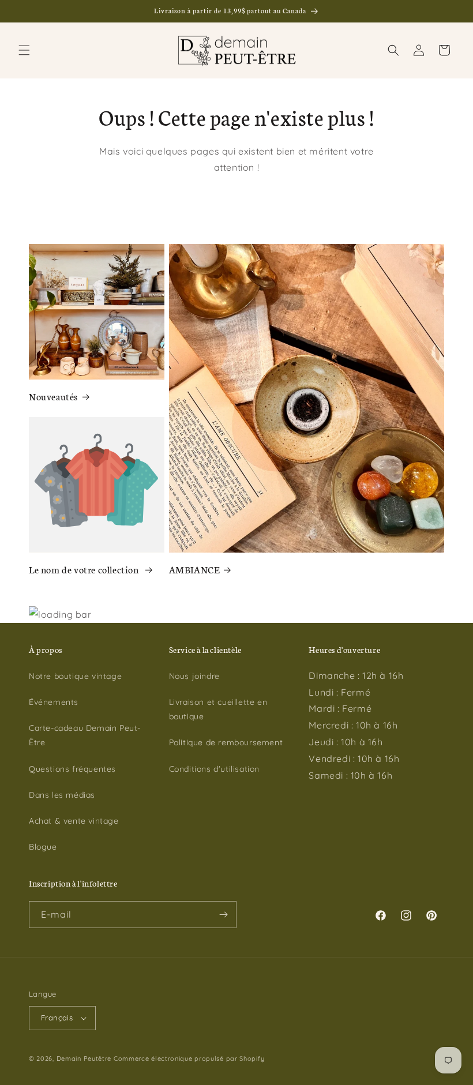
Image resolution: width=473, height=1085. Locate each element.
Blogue (43, 847)
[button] (24, 50)
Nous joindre (194, 676)
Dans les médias (62, 795)
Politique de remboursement (226, 742)
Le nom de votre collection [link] (85, 569)
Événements (53, 702)
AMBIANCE (194, 569)
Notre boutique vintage (75, 676)
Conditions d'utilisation (214, 769)
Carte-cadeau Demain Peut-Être (85, 735)
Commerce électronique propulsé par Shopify (189, 1058)
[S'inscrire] (223, 914)
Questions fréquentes (72, 769)
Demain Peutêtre (84, 1058)
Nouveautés (53, 396)
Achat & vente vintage (74, 821)
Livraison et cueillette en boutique (218, 709)
